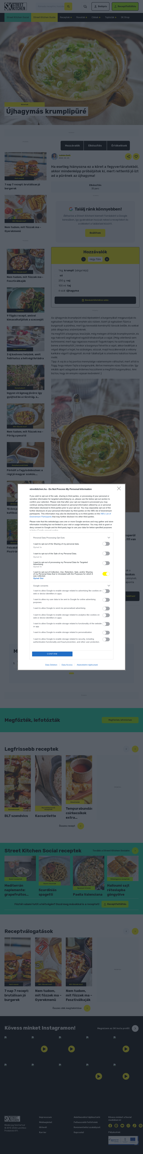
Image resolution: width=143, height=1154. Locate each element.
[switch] (106, 544)
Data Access (67, 665)
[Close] (119, 489)
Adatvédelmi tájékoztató (87, 665)
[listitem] (71, 537)
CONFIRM (52, 654)
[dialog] (71, 577)
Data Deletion (51, 665)
